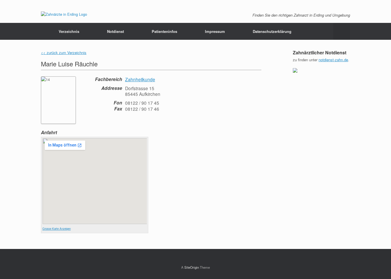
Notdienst (115, 31)
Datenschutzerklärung (272, 31)
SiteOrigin (191, 267)
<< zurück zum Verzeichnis (63, 52)
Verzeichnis (69, 31)
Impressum (215, 31)
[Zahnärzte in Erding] (64, 14)
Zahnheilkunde (140, 79)
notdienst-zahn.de (333, 59)
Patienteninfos (164, 31)
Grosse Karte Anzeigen (56, 229)
